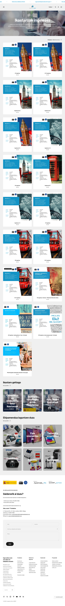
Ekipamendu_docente (57, 565)
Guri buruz (19, 560)
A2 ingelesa (17, 185)
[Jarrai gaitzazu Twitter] (7, 597)
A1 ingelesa (17, 73)
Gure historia (20, 562)
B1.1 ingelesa (17, 297)
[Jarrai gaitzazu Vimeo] (20, 597)
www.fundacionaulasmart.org (15, 516)
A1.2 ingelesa (48, 73)
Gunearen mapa (20, 574)
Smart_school (55, 560)
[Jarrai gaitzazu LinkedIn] (23, 597)
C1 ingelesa (47, 222)
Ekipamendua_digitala (57, 562)
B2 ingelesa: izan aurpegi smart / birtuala (47, 335)
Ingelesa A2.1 (48, 110)
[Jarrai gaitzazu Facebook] (4, 597)
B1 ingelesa (17, 260)
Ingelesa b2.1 (48, 185)
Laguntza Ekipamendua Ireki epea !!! (37, 1)
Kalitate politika (20, 567)
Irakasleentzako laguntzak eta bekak (32, 567)
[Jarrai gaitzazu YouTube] (17, 597)
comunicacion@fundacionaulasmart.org (21, 514)
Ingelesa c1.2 (48, 148)
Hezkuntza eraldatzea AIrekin (12, 1)
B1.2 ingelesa (48, 260)
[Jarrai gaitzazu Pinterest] (13, 597)
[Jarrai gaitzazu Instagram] (10, 597)
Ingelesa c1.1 (17, 222)
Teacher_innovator (56, 564)
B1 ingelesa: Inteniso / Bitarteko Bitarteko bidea (47, 297)
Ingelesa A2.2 (17, 110)
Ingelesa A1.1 (17, 148)
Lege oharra (20, 569)
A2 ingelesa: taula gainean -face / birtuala (17, 335)
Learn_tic (54, 567)
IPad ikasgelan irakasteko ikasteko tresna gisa (17, 372)
